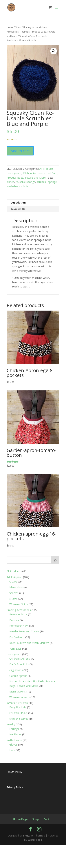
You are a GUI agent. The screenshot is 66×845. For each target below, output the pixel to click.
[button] (53, 51)
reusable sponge (25, 182)
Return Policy (14, 771)
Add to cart (20, 150)
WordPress (35, 839)
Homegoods (30, 27)
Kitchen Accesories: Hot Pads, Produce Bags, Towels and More (31, 32)
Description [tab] (18, 202)
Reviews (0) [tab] (17, 209)
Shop (18, 27)
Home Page (20, 819)
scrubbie (42, 182)
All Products (46, 168)
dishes (10, 182)
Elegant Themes (34, 835)
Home (10, 27)
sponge (52, 182)
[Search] (55, 560)
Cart (46, 819)
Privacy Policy (15, 787)
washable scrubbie (17, 186)
